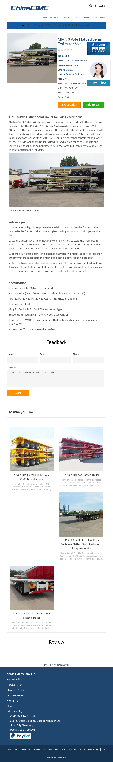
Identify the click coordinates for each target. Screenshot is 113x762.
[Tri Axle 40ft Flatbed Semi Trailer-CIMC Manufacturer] (32, 449)
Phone (76, 354)
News (10, 706)
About (86, 18)
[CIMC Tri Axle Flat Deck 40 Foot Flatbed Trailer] (32, 588)
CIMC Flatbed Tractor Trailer (77, 25)
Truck (78, 18)
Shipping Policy (15, 690)
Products (41, 25)
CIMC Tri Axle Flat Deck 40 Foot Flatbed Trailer (31, 615)
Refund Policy (14, 685)
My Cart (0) (100, 6)
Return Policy (14, 679)
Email (43, 354)
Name (10, 354)
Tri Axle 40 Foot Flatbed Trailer (81, 475)
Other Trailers (54, 25)
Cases (94, 18)
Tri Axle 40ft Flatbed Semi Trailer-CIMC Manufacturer (31, 477)
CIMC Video (68, 18)
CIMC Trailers (54, 18)
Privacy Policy (14, 711)
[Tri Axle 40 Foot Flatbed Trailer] (81, 449)
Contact (102, 18)
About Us (12, 701)
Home (44, 18)
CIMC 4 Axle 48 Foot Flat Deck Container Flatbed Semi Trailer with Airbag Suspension (81, 544)
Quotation (70, 104)
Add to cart (93, 104)
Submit (18, 393)
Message (11, 367)
